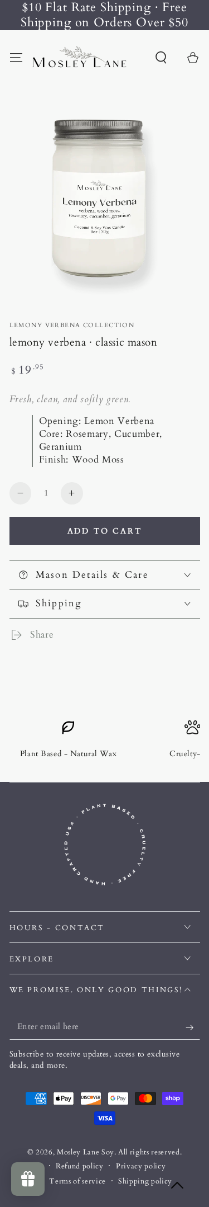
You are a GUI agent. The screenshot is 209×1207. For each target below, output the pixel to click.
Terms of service (77, 1181)
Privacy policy (141, 1166)
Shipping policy (145, 1181)
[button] (161, 57)
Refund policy (80, 1166)
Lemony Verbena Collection (72, 325)
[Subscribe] (193, 1027)
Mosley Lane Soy (85, 1152)
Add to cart (104, 531)
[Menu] (16, 57)
